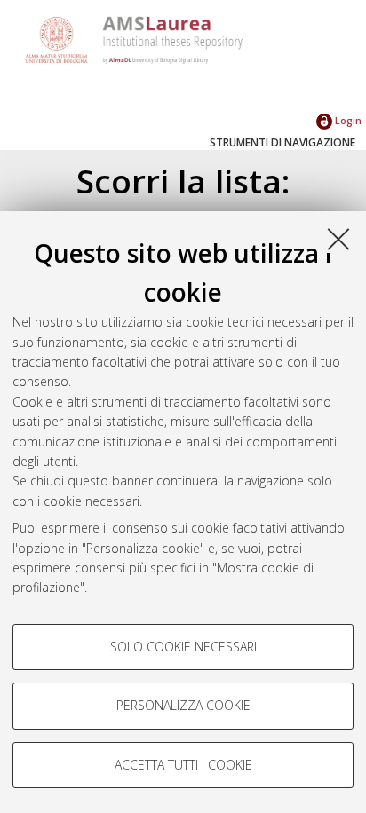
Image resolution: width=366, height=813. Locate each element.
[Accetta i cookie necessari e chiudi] (338, 239)
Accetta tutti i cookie (183, 764)
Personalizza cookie (183, 705)
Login (347, 120)
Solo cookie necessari (183, 646)
